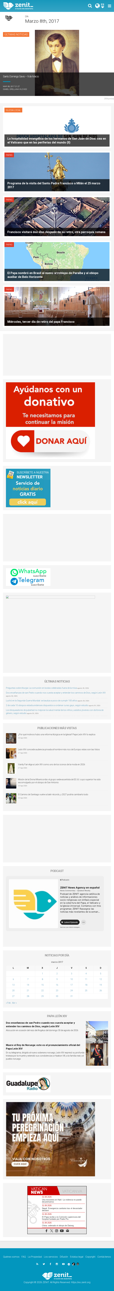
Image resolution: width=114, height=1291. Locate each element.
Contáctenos (104, 1256)
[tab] (42, 1190)
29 (42, 996)
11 (86, 979)
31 (71, 996)
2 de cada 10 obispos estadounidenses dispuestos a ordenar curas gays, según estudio (47, 705)
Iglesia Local (13, 110)
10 (71, 979)
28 (28, 996)
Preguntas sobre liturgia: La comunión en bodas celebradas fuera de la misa (41, 688)
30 (57, 996)
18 (86, 985)
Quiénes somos (11, 1256)
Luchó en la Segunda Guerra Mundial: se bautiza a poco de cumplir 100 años (41, 700)
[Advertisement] (57, 355)
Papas (9, 155)
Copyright (90, 1256)
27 (13, 996)
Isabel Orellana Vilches (15, 89)
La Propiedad (35, 1256)
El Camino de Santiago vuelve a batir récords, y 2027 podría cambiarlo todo (53, 794)
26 (100, 990)
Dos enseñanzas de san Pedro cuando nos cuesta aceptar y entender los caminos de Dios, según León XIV (56, 693)
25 (86, 990)
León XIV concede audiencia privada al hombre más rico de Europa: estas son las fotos (59, 749)
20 (13, 990)
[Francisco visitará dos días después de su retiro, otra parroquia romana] (57, 216)
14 (28, 985)
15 (42, 985)
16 (57, 985)
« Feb (8, 1003)
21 (28, 990)
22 (42, 990)
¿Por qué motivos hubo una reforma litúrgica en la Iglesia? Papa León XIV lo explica (56, 734)
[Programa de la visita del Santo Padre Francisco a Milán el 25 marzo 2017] (57, 171)
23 (57, 990)
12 (100, 979)
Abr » (14, 1003)
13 (13, 985)
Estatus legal (76, 1256)
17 (71, 985)
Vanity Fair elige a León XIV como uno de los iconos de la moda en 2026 (51, 764)
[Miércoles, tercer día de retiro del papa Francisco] (57, 306)
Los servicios (51, 1256)
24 (71, 990)
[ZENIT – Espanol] (31, 6)
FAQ (24, 1256)
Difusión (64, 1256)
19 (100, 985)
